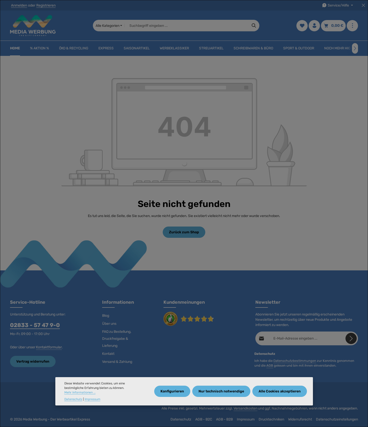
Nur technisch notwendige (221, 391)
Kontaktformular (49, 347)
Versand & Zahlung (117, 362)
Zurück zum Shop (184, 232)
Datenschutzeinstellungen (337, 419)
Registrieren (46, 5)
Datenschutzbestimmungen (294, 361)
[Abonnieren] (351, 338)
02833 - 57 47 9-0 (35, 325)
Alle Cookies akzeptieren (280, 391)
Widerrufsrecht (300, 419)
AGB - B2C (203, 419)
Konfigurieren (172, 391)
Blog (105, 315)
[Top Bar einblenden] (352, 25)
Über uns (109, 324)
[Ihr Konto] (314, 25)
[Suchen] (254, 25)
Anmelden (19, 5)
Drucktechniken (271, 419)
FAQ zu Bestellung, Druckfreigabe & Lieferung (116, 339)
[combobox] (186, 25)
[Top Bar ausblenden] (363, 5)
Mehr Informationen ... (80, 392)
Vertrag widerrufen (32, 361)
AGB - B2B (224, 419)
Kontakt (108, 354)
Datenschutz (180, 419)
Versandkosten (245, 408)
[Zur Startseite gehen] (33, 25)
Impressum (246, 419)
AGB (269, 365)
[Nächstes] (355, 48)
